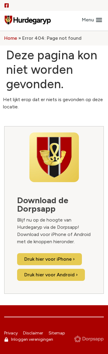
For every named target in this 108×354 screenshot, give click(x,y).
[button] (92, 20)
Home (10, 38)
